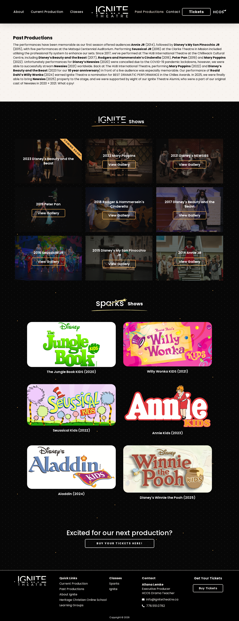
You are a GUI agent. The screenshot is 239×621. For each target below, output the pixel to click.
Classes (76, 12)
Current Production (47, 12)
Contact (173, 12)
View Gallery (119, 164)
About (18, 12)
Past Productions (149, 12)
